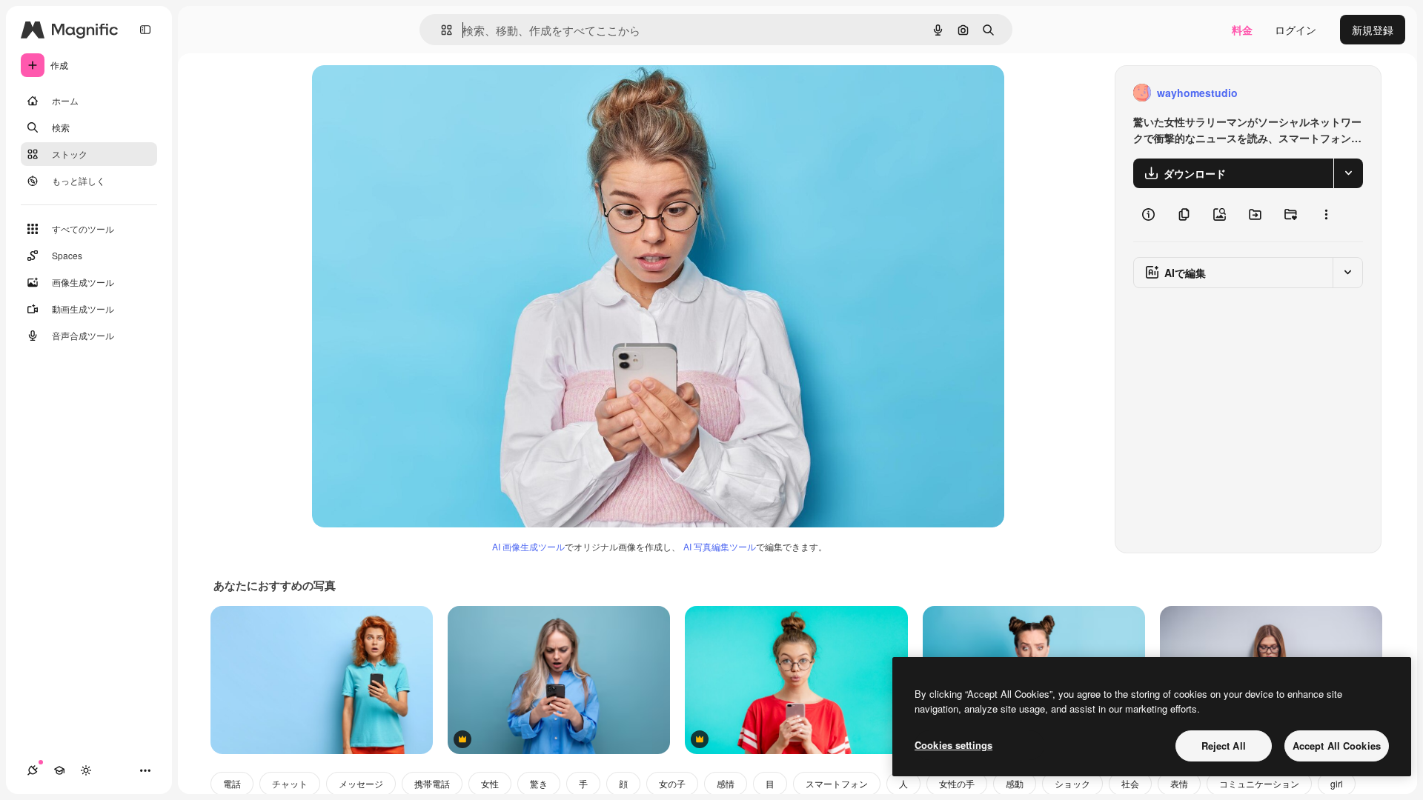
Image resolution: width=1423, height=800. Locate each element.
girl (1336, 783)
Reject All (1223, 746)
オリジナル (414, 93)
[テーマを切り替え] (86, 770)
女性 (490, 783)
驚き (539, 783)
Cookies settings (953, 745)
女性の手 (957, 783)
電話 (232, 783)
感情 (725, 783)
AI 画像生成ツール (528, 546)
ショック (1072, 783)
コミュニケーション (1259, 783)
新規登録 (1372, 29)
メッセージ (361, 783)
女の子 (672, 783)
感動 (1015, 783)
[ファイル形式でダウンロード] (1348, 173)
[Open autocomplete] (440, 30)
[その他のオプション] (1326, 215)
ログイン (1295, 29)
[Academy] (59, 770)
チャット (290, 783)
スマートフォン (837, 783)
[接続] (32, 770)
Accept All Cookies (1337, 746)
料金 (1242, 29)
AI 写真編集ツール (719, 546)
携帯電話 (432, 783)
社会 (1130, 783)
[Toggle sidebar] (145, 29)
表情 (1179, 783)
